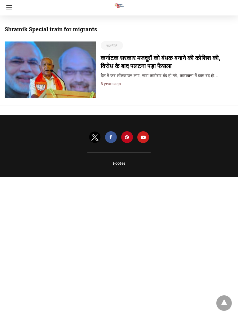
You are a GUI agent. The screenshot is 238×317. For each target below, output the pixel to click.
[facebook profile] (111, 137)
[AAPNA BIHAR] (119, 3)
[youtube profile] (143, 137)
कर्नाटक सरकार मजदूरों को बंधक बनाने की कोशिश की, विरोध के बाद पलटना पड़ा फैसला (160, 62)
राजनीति (111, 45)
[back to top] (224, 303)
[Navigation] (7, 7)
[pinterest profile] (127, 137)
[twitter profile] (95, 137)
